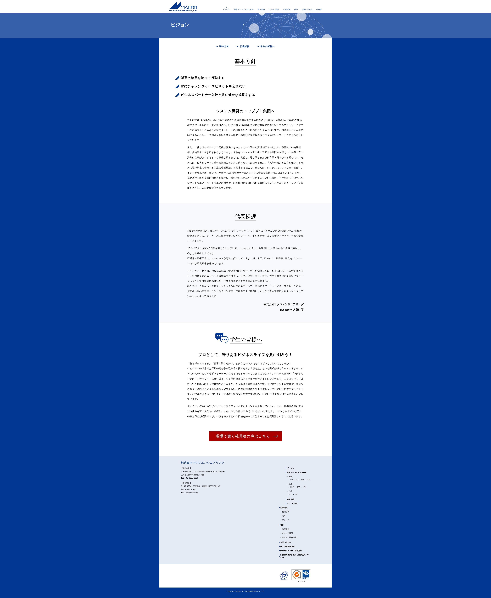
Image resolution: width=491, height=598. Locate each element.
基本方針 (224, 46)
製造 (290, 484)
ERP (292, 487)
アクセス (285, 520)
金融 (290, 476)
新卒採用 (285, 529)
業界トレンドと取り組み (244, 9)
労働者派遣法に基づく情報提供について (294, 556)
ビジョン (226, 9)
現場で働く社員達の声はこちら (243, 436)
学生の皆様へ (267, 46)
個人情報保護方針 (287, 546)
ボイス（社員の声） (290, 537)
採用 (296, 9)
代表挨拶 (245, 46)
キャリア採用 (287, 533)
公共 (290, 491)
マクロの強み (274, 9)
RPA (308, 480)
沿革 (284, 516)
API (302, 480)
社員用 (319, 9)
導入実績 (261, 9)
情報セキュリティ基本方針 (291, 550)
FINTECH (294, 480)
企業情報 (286, 9)
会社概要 (285, 512)
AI (291, 494)
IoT (304, 487)
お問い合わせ (307, 9)
